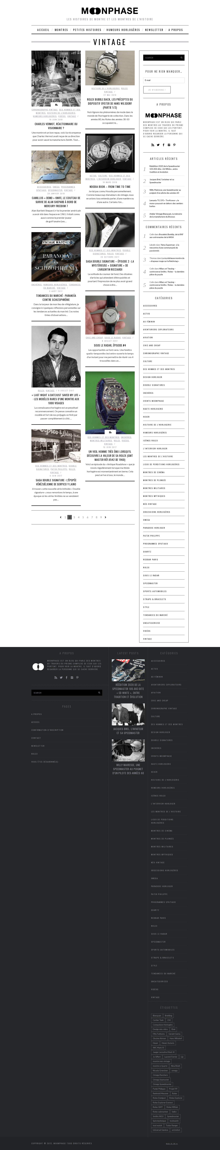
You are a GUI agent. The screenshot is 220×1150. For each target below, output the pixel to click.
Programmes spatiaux (155, 543)
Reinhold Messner (160, 1093)
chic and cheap (94, 337)
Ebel (173, 1029)
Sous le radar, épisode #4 (110, 345)
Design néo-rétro (160, 1029)
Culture (102, 175)
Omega (56, 187)
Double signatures (154, 385)
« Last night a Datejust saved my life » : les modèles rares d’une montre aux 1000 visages (56, 399)
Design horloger (152, 377)
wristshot (176, 1130)
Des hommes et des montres (105, 250)
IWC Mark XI (158, 1047)
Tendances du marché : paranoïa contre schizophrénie (56, 298)
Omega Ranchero (160, 1075)
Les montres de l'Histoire (158, 456)
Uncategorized (151, 623)
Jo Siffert (157, 1057)
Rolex (124, 88)
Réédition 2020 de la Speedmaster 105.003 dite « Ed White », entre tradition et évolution (165, 169)
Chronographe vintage (45, 109)
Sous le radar (113, 337)
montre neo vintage (161, 1061)
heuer (146, 416)
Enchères (37, 284)
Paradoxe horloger (154, 528)
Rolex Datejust (159, 1098)
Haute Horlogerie (153, 409)
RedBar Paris (150, 559)
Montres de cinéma (154, 472)
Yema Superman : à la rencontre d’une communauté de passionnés (164, 248)
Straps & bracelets (154, 599)
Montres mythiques (154, 496)
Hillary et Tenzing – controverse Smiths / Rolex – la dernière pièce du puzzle (167, 271)
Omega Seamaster (161, 1079)
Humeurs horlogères (123, 30)
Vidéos (62, 116)
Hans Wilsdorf (176, 1038)
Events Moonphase (153, 401)
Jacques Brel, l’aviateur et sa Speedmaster (128, 731)
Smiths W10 (158, 1116)
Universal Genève (160, 1130)
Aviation (148, 337)
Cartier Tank (158, 1020)
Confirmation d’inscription (47, 730)
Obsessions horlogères (156, 512)
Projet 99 (173, 1089)
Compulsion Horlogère (163, 1025)
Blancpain (157, 1015)
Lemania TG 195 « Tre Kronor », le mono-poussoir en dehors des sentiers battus (166, 203)
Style (146, 607)
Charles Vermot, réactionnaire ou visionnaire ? (56, 126)
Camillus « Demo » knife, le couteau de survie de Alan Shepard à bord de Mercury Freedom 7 (56, 202)
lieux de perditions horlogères (161, 464)
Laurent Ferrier (170, 1057)
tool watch (157, 1125)
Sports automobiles (155, 591)
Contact (36, 738)
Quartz (147, 551)
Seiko (174, 1111)
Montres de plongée (154, 480)
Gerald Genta (174, 1034)
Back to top (171, 1143)
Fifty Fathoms (159, 1034)
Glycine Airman (159, 1038)
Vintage (71, 116)
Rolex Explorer (175, 1098)
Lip (182, 1057)
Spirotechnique (159, 1121)
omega (174, 1070)
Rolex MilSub (172, 1107)
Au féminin (149, 321)
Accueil (43, 30)
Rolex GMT (158, 1107)
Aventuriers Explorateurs (158, 329)
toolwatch (174, 1121)
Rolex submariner (160, 1111)
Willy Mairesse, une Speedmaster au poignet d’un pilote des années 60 (128, 769)
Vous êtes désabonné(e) (45, 761)
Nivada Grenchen (160, 1070)
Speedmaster (55, 190)
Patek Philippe (59, 469)
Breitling (168, 1015)
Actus (93, 175)
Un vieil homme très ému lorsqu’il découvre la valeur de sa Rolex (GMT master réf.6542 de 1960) (110, 456)
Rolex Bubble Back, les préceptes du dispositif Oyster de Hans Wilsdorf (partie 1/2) (110, 103)
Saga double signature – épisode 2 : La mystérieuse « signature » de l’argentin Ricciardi (110, 265)
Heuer (155, 1043)
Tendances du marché (155, 615)
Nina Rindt (175, 1066)
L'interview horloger (109, 179)
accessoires (44, 187)
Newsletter (154, 30)
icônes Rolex (150, 440)
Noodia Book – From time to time (110, 187)
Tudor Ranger (172, 1125)
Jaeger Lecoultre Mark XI (164, 1052)
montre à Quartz (160, 1066)
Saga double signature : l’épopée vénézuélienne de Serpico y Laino (56, 482)
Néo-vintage (150, 504)
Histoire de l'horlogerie (61, 113)
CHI (169, 1020)
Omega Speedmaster (162, 1084)
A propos (176, 30)
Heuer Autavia (168, 1043)
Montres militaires (101, 440)
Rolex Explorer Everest (163, 1102)
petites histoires (87, 30)
